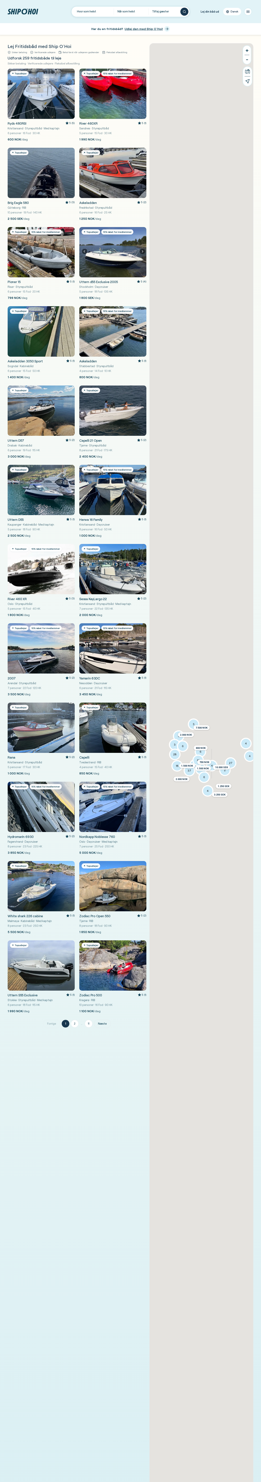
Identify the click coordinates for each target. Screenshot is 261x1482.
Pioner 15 (14, 282)
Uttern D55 (16, 520)
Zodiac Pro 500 (90, 995)
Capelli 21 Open (90, 440)
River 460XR (88, 123)
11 (88, 1023)
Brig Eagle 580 (18, 203)
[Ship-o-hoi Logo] (23, 12)
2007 (12, 678)
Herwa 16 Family (90, 520)
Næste (102, 1023)
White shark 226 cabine (25, 916)
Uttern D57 (16, 440)
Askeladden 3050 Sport (25, 361)
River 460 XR (17, 599)
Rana (11, 757)
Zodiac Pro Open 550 (94, 916)
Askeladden (88, 203)
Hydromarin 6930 (20, 837)
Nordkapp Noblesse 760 (97, 837)
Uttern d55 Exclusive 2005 (98, 282)
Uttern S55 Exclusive (23, 995)
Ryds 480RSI (17, 123)
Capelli (84, 757)
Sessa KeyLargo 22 (93, 599)
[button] (181, 779)
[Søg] (184, 12)
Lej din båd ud (210, 11)
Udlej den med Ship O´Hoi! (144, 29)
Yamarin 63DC (89, 678)
